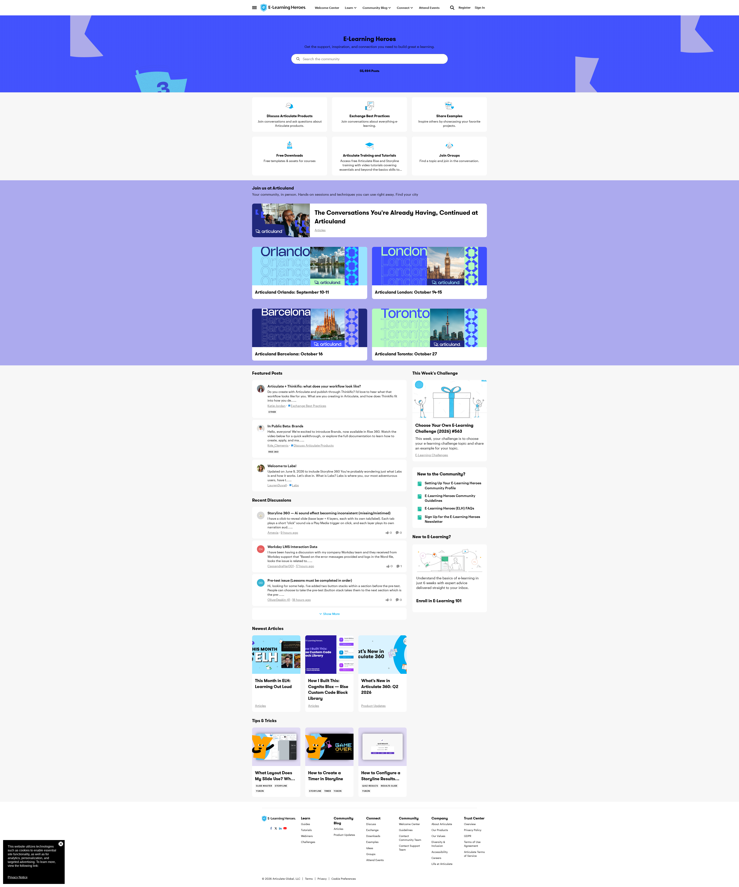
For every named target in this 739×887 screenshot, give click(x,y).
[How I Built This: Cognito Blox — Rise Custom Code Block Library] (329, 654)
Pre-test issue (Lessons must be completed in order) (310, 580)
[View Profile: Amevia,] (261, 515)
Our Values (438, 836)
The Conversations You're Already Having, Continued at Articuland (396, 217)
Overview (470, 824)
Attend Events (375, 860)
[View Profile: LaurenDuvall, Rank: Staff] (261, 468)
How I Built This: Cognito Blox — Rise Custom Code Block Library (328, 689)
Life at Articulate (441, 863)
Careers (436, 857)
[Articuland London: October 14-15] (429, 266)
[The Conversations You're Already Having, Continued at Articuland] (281, 220)
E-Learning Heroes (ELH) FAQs (449, 508)
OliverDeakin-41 (279, 599)
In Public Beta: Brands (285, 426)
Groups (370, 854)
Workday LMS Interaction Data (292, 547)
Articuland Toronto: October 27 (406, 354)
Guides (305, 824)
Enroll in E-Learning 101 (438, 600)
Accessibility (439, 852)
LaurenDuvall (277, 485)
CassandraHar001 (281, 566)
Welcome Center (409, 824)
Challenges (308, 842)
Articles (320, 230)
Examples (372, 842)
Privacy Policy (472, 830)
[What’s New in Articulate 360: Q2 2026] (382, 654)
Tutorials (306, 830)
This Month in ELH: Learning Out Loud (273, 683)
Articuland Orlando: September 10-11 (292, 292)
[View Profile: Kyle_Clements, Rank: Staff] (261, 428)
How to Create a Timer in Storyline (325, 775)
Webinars (307, 836)
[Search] (452, 7)
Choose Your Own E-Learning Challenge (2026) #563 (444, 428)
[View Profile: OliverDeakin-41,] (261, 583)
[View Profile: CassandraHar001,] (261, 549)
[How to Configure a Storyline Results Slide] (382, 746)
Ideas (369, 848)
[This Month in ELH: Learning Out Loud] (276, 654)
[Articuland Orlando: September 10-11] (309, 266)
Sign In (480, 7)
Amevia (273, 532)
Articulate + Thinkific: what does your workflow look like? (314, 386)
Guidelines (406, 830)
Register (465, 7)
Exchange (372, 830)
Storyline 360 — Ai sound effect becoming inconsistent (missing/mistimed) (329, 513)
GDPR (467, 836)
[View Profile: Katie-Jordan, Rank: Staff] (261, 389)
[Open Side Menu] (254, 8)
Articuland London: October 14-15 (408, 292)
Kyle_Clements (278, 445)
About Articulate (441, 824)
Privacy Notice (18, 877)
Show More (331, 614)
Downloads (373, 836)
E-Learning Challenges (431, 455)
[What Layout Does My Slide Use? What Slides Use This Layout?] (276, 746)
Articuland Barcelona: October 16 (289, 354)
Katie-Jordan (277, 406)
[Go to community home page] (283, 8)
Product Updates (373, 705)
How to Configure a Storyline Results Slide (380, 776)
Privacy (322, 878)
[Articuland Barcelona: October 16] (309, 328)
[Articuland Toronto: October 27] (429, 328)
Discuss (371, 824)
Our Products (439, 830)
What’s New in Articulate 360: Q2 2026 (379, 686)
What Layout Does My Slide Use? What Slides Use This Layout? (275, 776)
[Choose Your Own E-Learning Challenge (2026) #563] (449, 399)
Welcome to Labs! (282, 466)
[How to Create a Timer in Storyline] (329, 746)
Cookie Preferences (343, 878)
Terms (309, 878)
